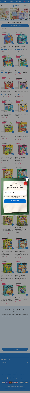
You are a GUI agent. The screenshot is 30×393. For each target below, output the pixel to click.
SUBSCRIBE (15, 201)
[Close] (27, 179)
